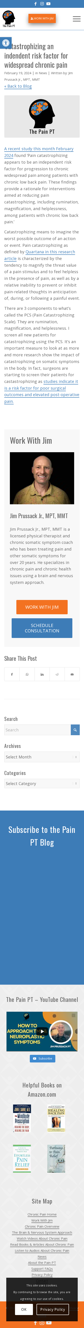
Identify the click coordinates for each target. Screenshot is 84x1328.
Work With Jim (43, 18)
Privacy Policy (42, 1274)
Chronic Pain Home (42, 1214)
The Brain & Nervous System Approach (42, 1232)
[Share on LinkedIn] (42, 674)
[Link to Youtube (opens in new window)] (48, 1322)
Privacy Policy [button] (52, 1309)
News (43, 73)
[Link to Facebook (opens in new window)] (35, 1322)
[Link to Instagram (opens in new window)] (42, 1322)
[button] (6, 43)
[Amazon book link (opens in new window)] (25, 1121)
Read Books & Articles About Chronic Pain (42, 1244)
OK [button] (24, 1309)
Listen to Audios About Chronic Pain (42, 1250)
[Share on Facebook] (11, 674)
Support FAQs (42, 1268)
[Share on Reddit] (57, 674)
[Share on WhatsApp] (27, 674)
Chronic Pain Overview (42, 1226)
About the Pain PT (42, 1262)
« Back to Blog (18, 86)
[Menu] (77, 19)
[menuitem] (42, 18)
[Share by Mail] (72, 674)
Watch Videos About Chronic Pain (42, 1238)
